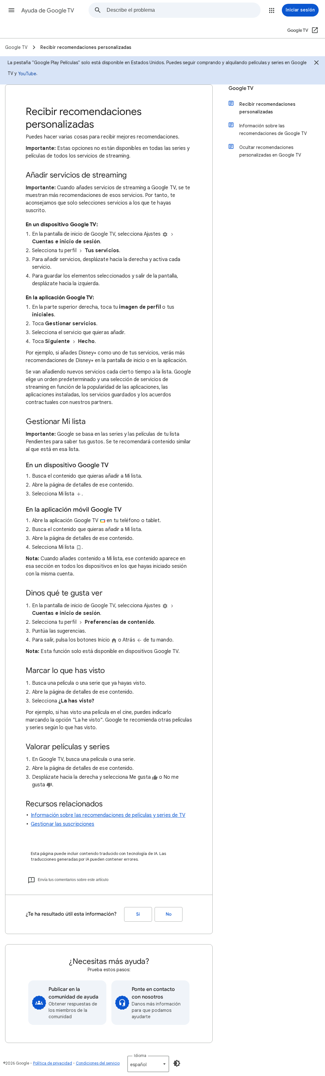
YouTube (27, 74)
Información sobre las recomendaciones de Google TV (273, 129)
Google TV (241, 88)
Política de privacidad (52, 1063)
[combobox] (183, 10)
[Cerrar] (316, 63)
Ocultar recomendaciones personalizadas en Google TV (270, 151)
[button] (11, 10)
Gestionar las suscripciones (62, 824)
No (168, 914)
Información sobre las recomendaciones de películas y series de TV (108, 815)
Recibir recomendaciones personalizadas (267, 108)
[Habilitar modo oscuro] (176, 1063)
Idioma (140, 1055)
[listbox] (148, 1064)
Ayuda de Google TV (47, 10)
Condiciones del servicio (98, 1063)
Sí (138, 914)
